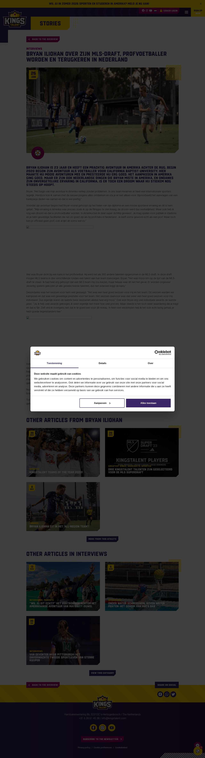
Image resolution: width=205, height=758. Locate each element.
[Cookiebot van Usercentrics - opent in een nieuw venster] (157, 352)
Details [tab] (103, 363)
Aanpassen (100, 403)
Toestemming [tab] (54, 363)
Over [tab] (150, 363)
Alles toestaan (148, 403)
